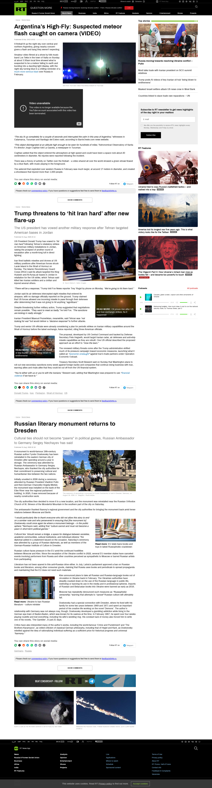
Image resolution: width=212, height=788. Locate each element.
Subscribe (150, 135)
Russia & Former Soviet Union (43, 13)
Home (18, 20)
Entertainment (165, 13)
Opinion (149, 13)
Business (82, 13)
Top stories (144, 21)
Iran (32, 393)
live (129, 8)
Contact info (156, 768)
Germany (18, 651)
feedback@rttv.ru (109, 191)
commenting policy (39, 191)
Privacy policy (157, 758)
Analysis (135, 13)
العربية (16, 1)
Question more (41, 7)
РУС (26, 1)
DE (31, 1)
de (29, 742)
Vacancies (156, 774)
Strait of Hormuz (55, 393)
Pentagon (40, 393)
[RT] (64, 1)
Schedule (109, 764)
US (65, 393)
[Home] (20, 9)
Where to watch (112, 761)
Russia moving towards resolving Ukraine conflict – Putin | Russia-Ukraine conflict (92, 8)
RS (39, 1)
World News (66, 13)
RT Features (120, 13)
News (16, 754)
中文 (42, 1)
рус (24, 742)
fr (33, 742)
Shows (180, 13)
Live (107, 754)
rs (36, 742)
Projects (193, 13)
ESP (21, 1)
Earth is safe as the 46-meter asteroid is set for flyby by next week (38, 726)
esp (19, 742)
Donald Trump (21, 393)
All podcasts (192, 288)
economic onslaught (79, 354)
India (95, 13)
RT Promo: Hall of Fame (161, 764)
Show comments (75, 200)
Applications (110, 758)
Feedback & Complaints (161, 771)
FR (35, 1)
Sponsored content (113, 768)
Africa (106, 13)
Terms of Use (157, 754)
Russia (28, 651)
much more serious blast (26, 71)
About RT (155, 761)
